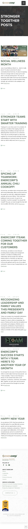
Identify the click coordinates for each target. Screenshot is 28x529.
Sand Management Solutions (9, 486)
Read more (7, 83)
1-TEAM (4, 475)
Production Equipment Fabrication (11, 488)
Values (4, 471)
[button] (24, 3)
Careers (4, 479)
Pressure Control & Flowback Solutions (12, 484)
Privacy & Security (7, 477)
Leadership (5, 473)
